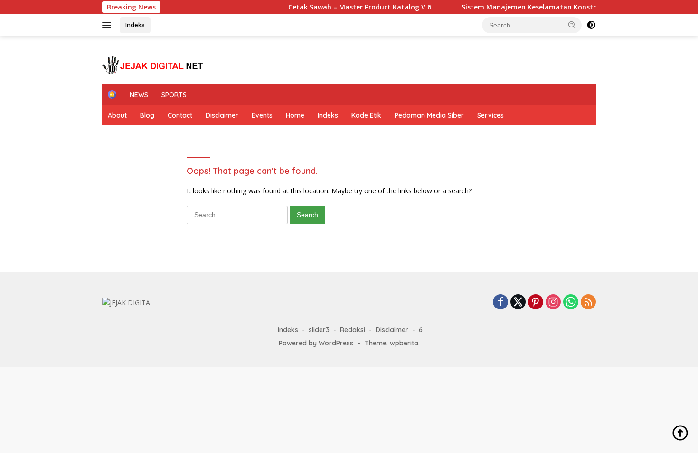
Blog (147, 115)
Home (295, 115)
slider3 (319, 330)
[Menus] (108, 25)
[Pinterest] (535, 302)
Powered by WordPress (316, 343)
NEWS (139, 95)
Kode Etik (366, 115)
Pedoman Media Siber (429, 115)
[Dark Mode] (591, 25)
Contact (180, 115)
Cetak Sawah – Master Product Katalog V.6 (331, 7)
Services (490, 115)
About (117, 115)
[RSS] (588, 302)
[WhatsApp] (570, 302)
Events (262, 115)
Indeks (135, 24)
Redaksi (352, 330)
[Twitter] (518, 302)
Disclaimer (222, 115)
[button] (572, 24)
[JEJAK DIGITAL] (154, 64)
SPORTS (174, 95)
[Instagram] (553, 302)
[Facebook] (500, 302)
